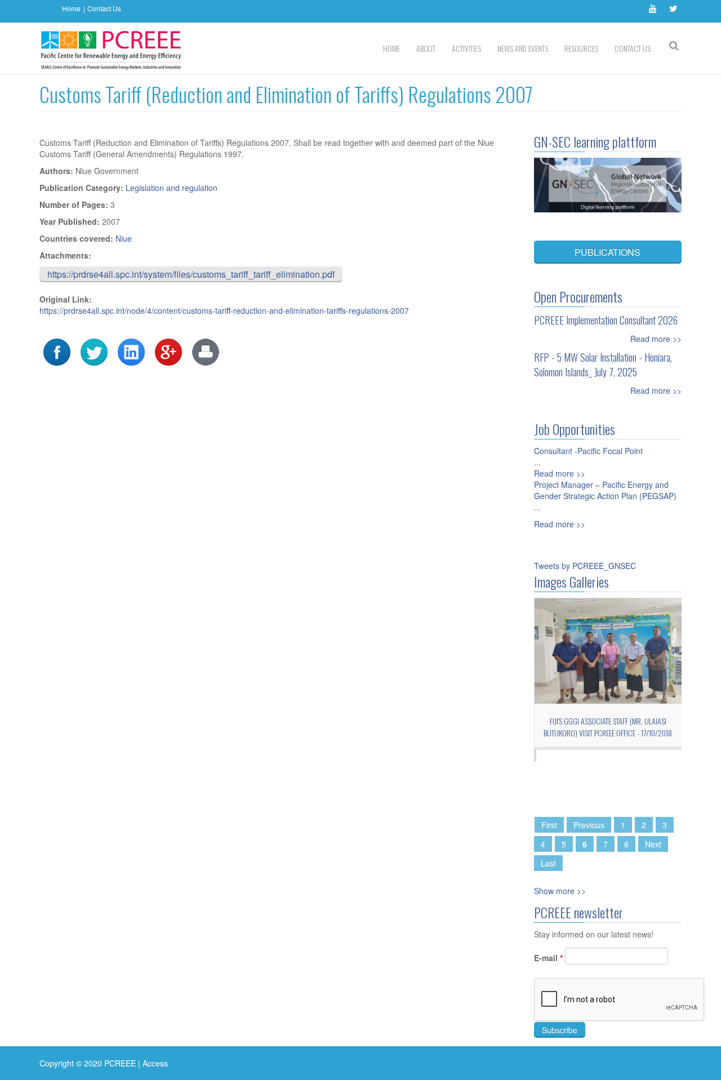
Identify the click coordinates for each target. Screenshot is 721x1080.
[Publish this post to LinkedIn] (131, 351)
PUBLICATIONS (607, 252)
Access (155, 1063)
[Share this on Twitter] (94, 351)
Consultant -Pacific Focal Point (588, 450)
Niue (123, 238)
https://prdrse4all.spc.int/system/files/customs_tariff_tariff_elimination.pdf (191, 274)
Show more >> (560, 890)
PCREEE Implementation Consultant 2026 (606, 320)
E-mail (548, 957)
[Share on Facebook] (56, 351)
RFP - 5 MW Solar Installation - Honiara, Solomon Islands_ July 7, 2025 (603, 364)
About (425, 48)
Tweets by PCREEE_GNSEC (585, 565)
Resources (581, 48)
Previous (588, 824)
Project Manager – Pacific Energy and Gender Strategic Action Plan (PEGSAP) (605, 490)
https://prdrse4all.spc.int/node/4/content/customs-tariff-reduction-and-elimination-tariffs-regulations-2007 (224, 310)
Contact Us (104, 8)
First (549, 824)
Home (71, 8)
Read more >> (656, 338)
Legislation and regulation (171, 187)
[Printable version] (205, 351)
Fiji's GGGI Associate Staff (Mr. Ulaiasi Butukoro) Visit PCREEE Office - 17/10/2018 (608, 727)
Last (548, 863)
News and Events (522, 48)
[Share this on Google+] (168, 351)
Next (653, 844)
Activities (466, 48)
